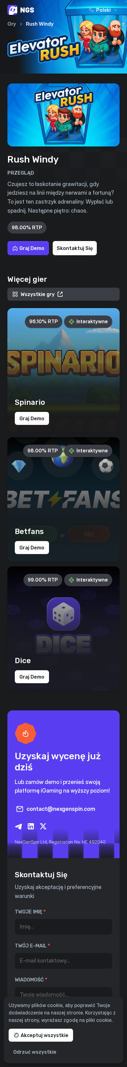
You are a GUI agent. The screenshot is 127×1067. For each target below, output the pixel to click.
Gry (11, 24)
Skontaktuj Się (75, 248)
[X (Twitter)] (43, 826)
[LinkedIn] (31, 826)
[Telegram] (18, 826)
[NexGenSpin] (20, 10)
